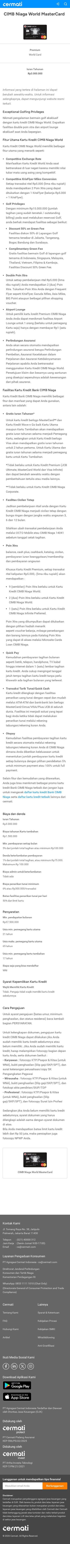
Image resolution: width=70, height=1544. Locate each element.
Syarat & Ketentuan (48, 1312)
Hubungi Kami (10, 1329)
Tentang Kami (10, 1312)
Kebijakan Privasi (47, 1320)
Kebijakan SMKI (46, 1329)
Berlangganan (55, 1485)
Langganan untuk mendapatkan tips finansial (32, 1479)
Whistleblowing (46, 1337)
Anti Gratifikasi (46, 1345)
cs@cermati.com (26, 1246)
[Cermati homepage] (16, 1527)
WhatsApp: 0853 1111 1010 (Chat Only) (25, 1283)
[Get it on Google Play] (35, 1385)
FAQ (5, 1320)
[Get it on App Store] (35, 1396)
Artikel (6, 1337)
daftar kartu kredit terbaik (34, 797)
